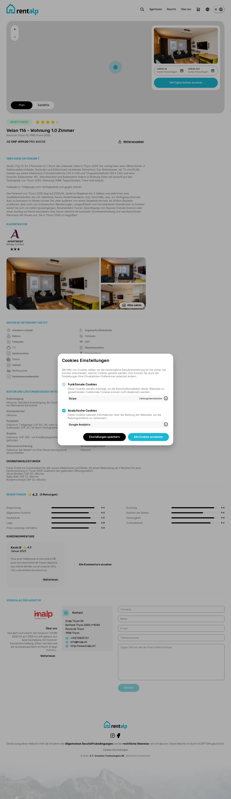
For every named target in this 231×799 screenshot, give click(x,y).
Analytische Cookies (82, 410)
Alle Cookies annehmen (148, 436)
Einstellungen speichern (104, 436)
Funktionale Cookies (82, 384)
